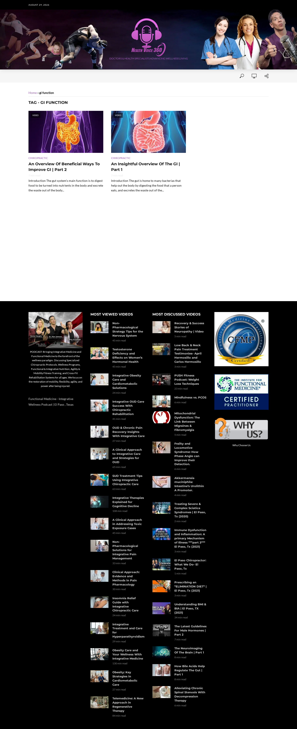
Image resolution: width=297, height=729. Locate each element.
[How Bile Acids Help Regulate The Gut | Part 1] (161, 670)
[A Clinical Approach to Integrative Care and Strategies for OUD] (99, 454)
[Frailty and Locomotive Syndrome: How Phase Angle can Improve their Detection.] (161, 448)
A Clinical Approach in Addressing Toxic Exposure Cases (127, 524)
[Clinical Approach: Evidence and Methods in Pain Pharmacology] (99, 576)
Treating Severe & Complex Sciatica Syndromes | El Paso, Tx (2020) (190, 510)
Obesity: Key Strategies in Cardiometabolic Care (124, 678)
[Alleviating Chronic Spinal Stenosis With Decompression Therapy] (161, 692)
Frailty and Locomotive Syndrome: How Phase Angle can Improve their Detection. (186, 454)
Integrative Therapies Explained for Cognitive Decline (128, 502)
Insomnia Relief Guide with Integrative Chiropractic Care (125, 604)
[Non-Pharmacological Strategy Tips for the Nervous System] (99, 327)
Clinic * (213, 76)
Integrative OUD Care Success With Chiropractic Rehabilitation (128, 408)
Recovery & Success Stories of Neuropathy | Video (189, 327)
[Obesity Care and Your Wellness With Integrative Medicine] (99, 654)
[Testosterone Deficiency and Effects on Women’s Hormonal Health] (99, 353)
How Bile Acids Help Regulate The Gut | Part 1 (189, 670)
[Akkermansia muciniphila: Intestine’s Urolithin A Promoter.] (161, 482)
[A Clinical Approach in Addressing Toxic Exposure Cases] (99, 524)
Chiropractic (38, 158)
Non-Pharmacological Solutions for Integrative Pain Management (125, 550)
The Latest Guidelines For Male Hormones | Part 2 (190, 630)
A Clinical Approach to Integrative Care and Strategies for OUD (127, 456)
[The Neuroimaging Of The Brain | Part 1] (161, 652)
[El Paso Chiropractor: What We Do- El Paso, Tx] (161, 564)
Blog (196, 76)
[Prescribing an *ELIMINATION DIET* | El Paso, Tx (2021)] (161, 586)
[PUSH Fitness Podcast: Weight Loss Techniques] (161, 379)
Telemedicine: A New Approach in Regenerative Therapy (127, 704)
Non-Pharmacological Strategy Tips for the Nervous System (127, 329)
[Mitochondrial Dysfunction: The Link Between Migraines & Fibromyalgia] (161, 417)
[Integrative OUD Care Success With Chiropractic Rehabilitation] (99, 406)
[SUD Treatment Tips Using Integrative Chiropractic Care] (99, 480)
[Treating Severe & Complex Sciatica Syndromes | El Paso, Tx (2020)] (161, 508)
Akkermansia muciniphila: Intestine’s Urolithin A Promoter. (189, 484)
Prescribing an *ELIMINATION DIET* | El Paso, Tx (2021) (190, 586)
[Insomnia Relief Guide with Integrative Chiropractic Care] (99, 602)
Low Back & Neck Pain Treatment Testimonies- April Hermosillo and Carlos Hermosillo (188, 353)
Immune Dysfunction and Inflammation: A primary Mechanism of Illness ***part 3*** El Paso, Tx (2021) (190, 538)
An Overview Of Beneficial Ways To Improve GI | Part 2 (64, 167)
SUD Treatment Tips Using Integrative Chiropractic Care (127, 480)
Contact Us (104, 76)
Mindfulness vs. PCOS (190, 397)
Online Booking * (58, 76)
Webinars (154, 76)
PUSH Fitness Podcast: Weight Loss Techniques (186, 379)
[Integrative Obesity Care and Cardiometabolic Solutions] (99, 379)
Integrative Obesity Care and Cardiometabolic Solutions (126, 382)
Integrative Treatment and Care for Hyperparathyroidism (128, 630)
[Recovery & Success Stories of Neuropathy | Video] (161, 327)
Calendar (177, 76)
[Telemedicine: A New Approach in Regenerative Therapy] (99, 702)
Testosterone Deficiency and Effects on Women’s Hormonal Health (127, 355)
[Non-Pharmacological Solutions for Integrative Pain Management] (99, 546)
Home (33, 76)
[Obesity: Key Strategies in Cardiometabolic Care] (99, 676)
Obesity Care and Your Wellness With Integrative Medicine (127, 654)
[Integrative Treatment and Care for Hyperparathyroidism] (99, 628)
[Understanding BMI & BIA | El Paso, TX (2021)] (161, 608)
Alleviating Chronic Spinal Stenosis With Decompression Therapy (189, 694)
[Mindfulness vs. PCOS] (161, 401)
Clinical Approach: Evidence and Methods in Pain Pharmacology (126, 578)
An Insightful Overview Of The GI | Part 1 (145, 167)
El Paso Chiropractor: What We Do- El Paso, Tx (190, 564)
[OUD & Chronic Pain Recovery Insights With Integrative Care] (99, 432)
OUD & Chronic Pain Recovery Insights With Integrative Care (128, 432)
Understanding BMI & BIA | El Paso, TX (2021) (190, 608)
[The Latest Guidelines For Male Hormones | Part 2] (161, 630)
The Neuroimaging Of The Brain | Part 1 (189, 650)
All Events (130, 76)
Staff (84, 76)
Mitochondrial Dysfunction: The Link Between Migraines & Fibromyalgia (187, 422)
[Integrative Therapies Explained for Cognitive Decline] (99, 502)
